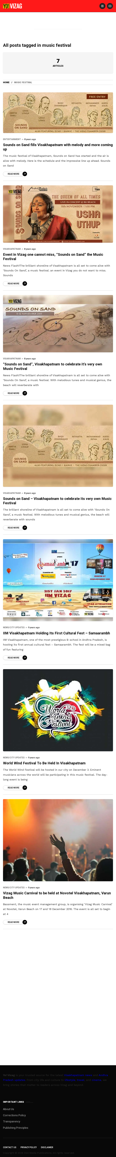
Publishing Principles (15, 1128)
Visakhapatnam (12, 249)
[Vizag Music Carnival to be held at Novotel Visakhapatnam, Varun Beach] (58, 840)
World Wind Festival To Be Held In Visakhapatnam (44, 763)
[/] (102, 6)
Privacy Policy (29, 1147)
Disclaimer (47, 1147)
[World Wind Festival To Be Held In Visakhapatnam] (58, 710)
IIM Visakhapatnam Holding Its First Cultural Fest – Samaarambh (56, 633)
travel (80, 1079)
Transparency (11, 1122)
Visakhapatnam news (78, 1075)
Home (6, 82)
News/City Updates (14, 627)
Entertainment (12, 139)
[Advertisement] (58, 24)
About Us (8, 1109)
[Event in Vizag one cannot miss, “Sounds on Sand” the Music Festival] (58, 214)
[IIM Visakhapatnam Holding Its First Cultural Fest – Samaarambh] (58, 580)
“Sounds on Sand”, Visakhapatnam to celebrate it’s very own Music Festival (52, 366)
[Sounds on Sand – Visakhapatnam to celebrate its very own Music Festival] (58, 446)
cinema (96, 1079)
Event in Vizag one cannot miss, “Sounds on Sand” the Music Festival (53, 257)
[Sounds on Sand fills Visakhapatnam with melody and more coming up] (58, 112)
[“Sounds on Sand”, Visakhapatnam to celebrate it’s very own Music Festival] (58, 323)
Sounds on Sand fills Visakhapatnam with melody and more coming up (58, 147)
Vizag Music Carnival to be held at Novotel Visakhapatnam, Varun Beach (57, 895)
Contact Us (9, 1147)
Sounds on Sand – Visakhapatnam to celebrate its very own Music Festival (57, 501)
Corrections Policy (14, 1115)
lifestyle (70, 1079)
